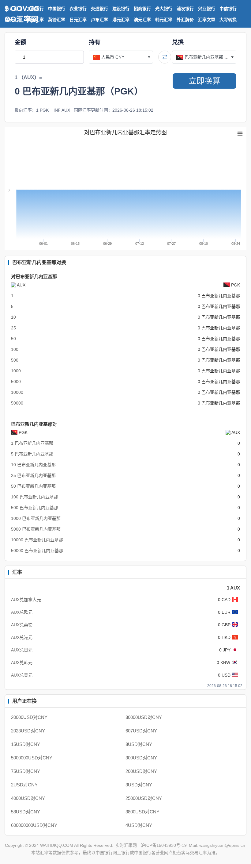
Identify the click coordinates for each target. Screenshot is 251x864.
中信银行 (228, 8)
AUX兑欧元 (21, 612)
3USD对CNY (139, 784)
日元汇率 (78, 19)
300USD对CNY (141, 757)
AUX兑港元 (21, 637)
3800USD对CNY (142, 811)
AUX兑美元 (21, 675)
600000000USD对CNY (34, 825)
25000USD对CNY (144, 798)
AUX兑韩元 (21, 662)
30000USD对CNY (144, 717)
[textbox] (121, 57)
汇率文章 (206, 19)
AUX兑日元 (21, 649)
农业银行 (78, 8)
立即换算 (204, 81)
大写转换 (228, 19)
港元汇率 (120, 19)
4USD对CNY (139, 825)
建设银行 (120, 8)
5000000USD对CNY (31, 757)
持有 (94, 42)
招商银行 (142, 8)
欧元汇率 (35, 19)
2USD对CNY (24, 784)
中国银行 (56, 8)
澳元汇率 (142, 19)
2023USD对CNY (28, 730)
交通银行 (99, 8)
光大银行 (163, 8)
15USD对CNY (25, 744)
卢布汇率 (99, 19)
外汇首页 (13, 8)
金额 (20, 42)
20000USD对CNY (29, 717)
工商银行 (35, 8)
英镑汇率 (56, 19)
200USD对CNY (141, 771)
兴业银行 (206, 8)
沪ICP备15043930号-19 (164, 845)
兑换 (178, 42)
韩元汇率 (163, 19)
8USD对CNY (139, 744)
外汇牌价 (185, 19)
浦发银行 (185, 8)
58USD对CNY (25, 811)
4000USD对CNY (28, 798)
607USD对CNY (141, 730)
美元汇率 (13, 19)
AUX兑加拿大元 (26, 599)
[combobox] (121, 57)
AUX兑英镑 (21, 624)
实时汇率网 (126, 845)
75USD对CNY (25, 771)
